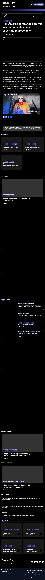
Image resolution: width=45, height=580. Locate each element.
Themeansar (4, 571)
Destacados (6, 144)
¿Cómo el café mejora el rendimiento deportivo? (30, 315)
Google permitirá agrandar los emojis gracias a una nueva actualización (11, 147)
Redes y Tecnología (12, 144)
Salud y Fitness (31, 303)
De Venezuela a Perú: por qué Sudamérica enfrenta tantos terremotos (18, 515)
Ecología (30, 577)
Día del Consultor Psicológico (25, 324)
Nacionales (33, 144)
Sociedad (32, 322)
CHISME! (5, 481)
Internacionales (36, 577)
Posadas (24, 303)
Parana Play (8, 2)
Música (12, 195)
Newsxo (18, 569)
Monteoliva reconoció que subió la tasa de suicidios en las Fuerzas (11, 165)
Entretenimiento (6, 195)
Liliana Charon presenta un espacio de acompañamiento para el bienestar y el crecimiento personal (27, 335)
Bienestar (20, 303)
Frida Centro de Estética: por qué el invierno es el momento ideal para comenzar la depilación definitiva (30, 306)
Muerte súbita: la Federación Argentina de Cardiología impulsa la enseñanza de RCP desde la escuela (22, 511)
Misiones (34, 570)
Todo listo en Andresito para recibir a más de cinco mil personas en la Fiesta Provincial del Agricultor (22, 507)
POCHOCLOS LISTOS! (19, 481)
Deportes (41, 574)
